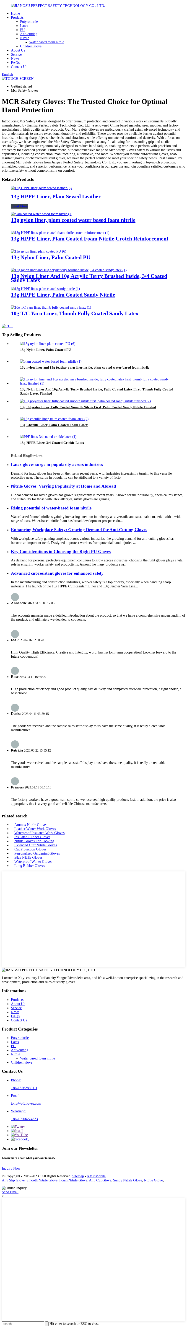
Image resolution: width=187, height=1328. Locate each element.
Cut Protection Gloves (30, 849)
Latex (24, 26)
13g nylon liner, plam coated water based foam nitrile (73, 220)
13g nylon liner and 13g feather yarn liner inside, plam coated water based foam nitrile (84, 367)
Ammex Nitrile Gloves (30, 825)
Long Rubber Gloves (29, 866)
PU (22, 30)
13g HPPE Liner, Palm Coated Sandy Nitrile (63, 295)
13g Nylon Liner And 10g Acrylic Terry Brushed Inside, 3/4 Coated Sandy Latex (89, 278)
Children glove (31, 46)
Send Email (10, 1192)
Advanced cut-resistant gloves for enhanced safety (57, 573)
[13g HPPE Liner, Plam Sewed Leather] (41, 188)
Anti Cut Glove (100, 1180)
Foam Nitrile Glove (73, 1180)
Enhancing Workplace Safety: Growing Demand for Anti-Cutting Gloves (79, 529)
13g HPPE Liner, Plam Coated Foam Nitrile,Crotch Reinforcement (89, 239)
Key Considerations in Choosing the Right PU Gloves (61, 551)
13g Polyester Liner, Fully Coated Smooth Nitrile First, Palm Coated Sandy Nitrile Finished (88, 407)
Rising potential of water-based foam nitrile (51, 508)
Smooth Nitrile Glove (41, 1180)
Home (15, 13)
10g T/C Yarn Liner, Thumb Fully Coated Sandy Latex (74, 313)
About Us (18, 50)
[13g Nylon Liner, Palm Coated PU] (38, 251)
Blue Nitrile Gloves (28, 857)
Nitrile (24, 38)
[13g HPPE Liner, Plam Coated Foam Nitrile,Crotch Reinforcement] (60, 233)
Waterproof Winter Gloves (33, 861)
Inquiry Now (11, 1168)
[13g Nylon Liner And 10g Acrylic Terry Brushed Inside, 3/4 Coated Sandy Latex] (69, 270)
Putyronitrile (29, 21)
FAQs (15, 63)
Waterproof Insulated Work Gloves (39, 833)
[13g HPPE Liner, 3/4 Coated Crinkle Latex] (48, 437)
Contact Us (19, 67)
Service (16, 54)
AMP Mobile (96, 1176)
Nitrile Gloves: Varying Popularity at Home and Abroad (63, 486)
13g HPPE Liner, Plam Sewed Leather (56, 196)
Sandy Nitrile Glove (127, 1180)
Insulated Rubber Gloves (32, 837)
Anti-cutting (28, 34)
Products (17, 17)
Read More (19, 206)
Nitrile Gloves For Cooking (34, 841)
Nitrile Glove (153, 1180)
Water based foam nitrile (46, 42)
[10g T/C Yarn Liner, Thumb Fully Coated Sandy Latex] (51, 307)
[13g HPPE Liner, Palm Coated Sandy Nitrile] (45, 289)
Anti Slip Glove (13, 1180)
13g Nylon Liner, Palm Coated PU (50, 257)
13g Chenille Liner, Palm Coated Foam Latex (54, 425)
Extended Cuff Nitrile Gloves (35, 845)
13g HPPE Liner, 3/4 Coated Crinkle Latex (52, 442)
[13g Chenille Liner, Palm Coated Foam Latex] (54, 419)
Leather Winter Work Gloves (35, 829)
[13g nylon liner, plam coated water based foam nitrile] (41, 214)
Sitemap (78, 1176)
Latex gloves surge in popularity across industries (57, 464)
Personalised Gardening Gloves (37, 853)
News (15, 58)
